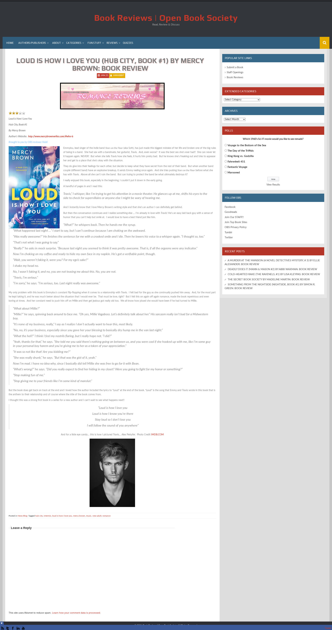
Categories (73, 42)
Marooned (234, 172)
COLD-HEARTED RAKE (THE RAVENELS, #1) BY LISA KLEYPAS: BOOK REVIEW (274, 274)
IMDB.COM (157, 434)
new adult (97, 516)
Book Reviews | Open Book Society (166, 18)
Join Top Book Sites (236, 222)
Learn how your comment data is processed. (76, 612)
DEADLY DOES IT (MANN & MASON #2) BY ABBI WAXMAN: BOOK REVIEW (272, 269)
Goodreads (231, 212)
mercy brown (79, 516)
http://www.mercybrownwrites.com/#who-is (50, 136)
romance (106, 516)
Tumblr (228, 232)
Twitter (229, 237)
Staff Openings (235, 72)
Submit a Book (235, 67)
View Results (273, 185)
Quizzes (128, 42)
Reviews (112, 42)
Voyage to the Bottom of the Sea (247, 145)
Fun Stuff (94, 42)
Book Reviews (235, 77)
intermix (47, 516)
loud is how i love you (62, 516)
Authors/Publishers (32, 42)
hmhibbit (118, 75)
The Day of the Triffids (241, 150)
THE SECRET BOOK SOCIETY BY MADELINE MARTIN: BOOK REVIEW (269, 279)
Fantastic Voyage (237, 167)
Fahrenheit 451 (236, 161)
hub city (39, 516)
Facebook (230, 207)
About (56, 42)
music (88, 516)
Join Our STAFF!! (234, 217)
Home (10, 42)
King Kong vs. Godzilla (241, 156)
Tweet (328, 628)
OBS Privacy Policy (236, 227)
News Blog (22, 516)
